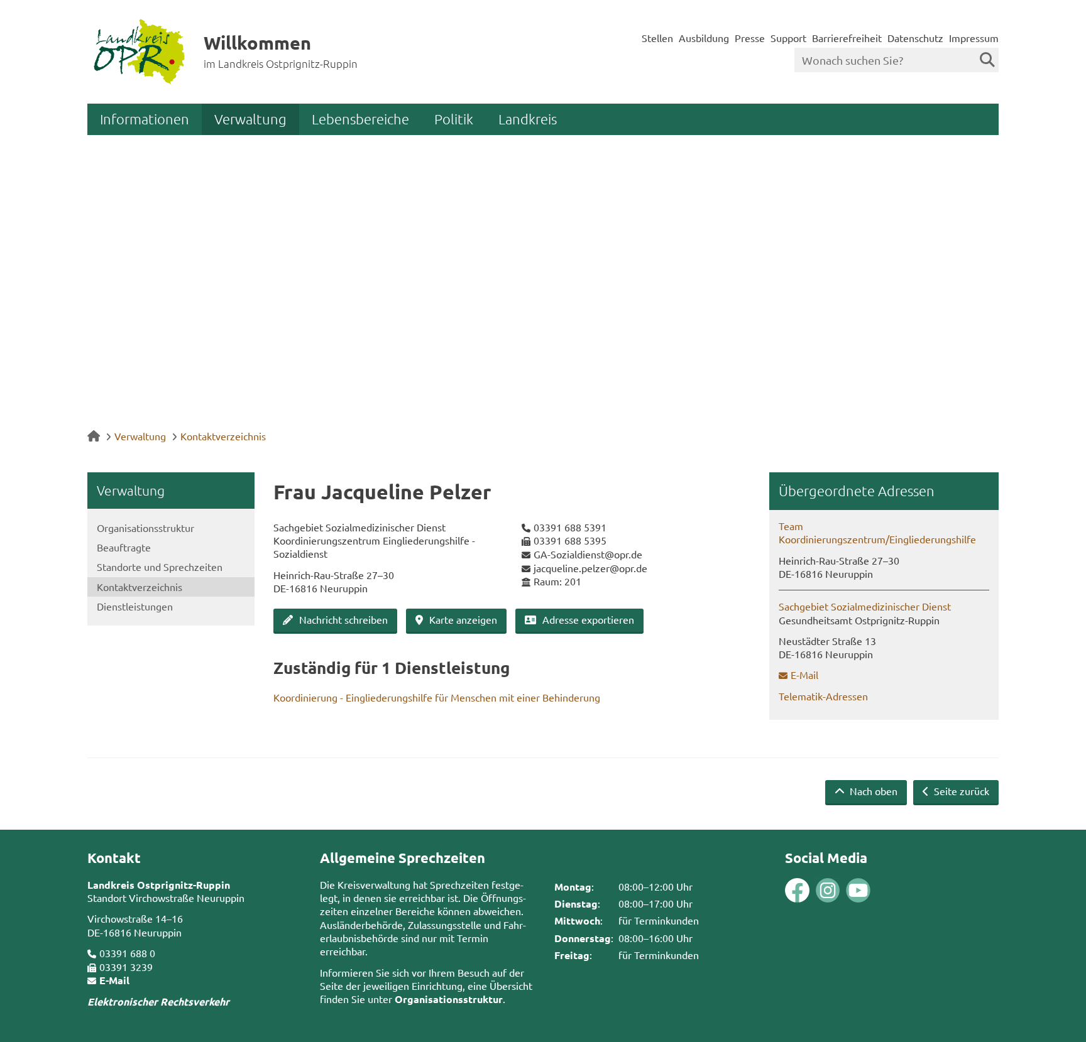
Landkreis (527, 119)
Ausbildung (704, 37)
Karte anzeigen (463, 619)
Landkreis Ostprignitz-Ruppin (158, 884)
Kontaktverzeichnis (223, 436)
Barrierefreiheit (847, 37)
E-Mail (804, 674)
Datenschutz (915, 37)
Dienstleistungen (135, 606)
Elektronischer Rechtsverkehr (158, 1001)
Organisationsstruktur (145, 527)
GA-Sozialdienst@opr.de (588, 554)
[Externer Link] (797, 891)
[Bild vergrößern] (812, 890)
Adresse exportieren (588, 619)
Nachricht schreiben (343, 619)
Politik (453, 119)
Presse (750, 37)
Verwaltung (250, 119)
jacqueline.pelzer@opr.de (590, 568)
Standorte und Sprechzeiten (159, 566)
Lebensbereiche (360, 119)
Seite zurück (960, 790)
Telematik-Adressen (823, 696)
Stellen (657, 37)
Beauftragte (124, 547)
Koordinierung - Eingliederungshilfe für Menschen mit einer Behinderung (436, 697)
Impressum (974, 37)
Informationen (144, 119)
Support (788, 37)
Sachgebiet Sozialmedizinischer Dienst (865, 606)
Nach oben (872, 790)
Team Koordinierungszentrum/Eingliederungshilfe (877, 532)
